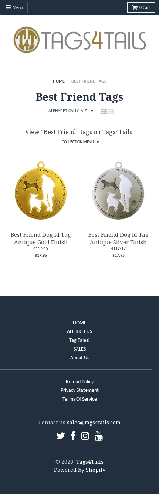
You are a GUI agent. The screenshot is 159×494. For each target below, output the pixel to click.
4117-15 (40, 249)
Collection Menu (78, 142)
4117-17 (118, 249)
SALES (80, 349)
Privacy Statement (80, 390)
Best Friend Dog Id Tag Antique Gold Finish (41, 238)
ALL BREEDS (79, 331)
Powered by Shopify (79, 469)
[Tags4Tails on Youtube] (99, 437)
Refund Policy (80, 382)
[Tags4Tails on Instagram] (85, 437)
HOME (80, 323)
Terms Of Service (79, 399)
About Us (79, 358)
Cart (144, 8)
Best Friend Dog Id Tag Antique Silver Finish (118, 238)
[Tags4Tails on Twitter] (60, 437)
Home (59, 81)
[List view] (111, 111)
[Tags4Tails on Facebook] (73, 437)
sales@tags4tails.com (94, 422)
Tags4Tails (90, 461)
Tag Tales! (79, 340)
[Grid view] (104, 111)
